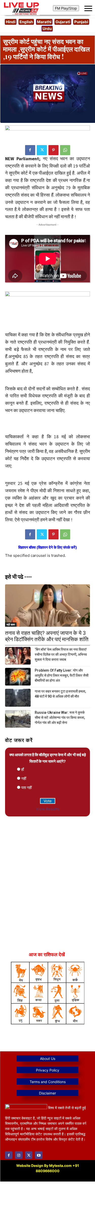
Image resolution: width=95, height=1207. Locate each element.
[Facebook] (30, 150)
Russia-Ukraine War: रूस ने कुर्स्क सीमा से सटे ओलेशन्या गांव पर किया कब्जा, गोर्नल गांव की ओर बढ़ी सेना (60, 717)
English (26, 21)
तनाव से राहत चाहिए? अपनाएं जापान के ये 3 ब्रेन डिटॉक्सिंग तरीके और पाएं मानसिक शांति (46, 636)
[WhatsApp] (65, 150)
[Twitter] (42, 150)
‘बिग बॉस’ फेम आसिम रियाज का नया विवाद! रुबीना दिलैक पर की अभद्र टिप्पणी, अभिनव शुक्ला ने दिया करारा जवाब (61, 654)
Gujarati (62, 21)
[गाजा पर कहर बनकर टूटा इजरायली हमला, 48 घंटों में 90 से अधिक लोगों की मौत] (18, 697)
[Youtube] (38, 1155)
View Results (47, 809)
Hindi (10, 21)
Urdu (47, 28)
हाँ (22, 769)
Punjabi (81, 21)
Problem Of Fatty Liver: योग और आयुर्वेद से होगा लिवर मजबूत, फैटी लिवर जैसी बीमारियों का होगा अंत (61, 675)
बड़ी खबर (11, 624)
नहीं (23, 778)
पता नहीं (26, 787)
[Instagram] (18, 1155)
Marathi (44, 21)
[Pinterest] (53, 150)
